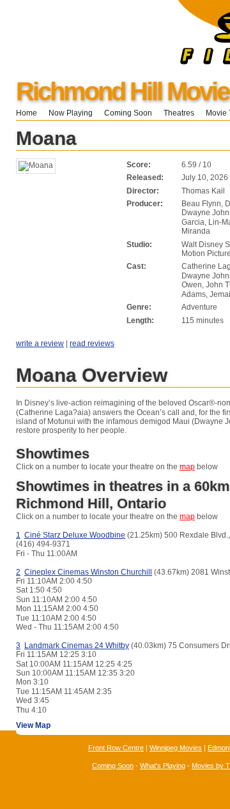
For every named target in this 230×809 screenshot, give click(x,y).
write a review (40, 343)
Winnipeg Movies (176, 748)
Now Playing (71, 113)
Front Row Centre (116, 748)
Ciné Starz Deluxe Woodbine (74, 535)
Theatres (179, 113)
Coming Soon (128, 113)
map (187, 466)
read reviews (92, 343)
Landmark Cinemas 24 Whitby (76, 645)
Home (26, 113)
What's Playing (162, 765)
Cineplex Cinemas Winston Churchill (88, 572)
